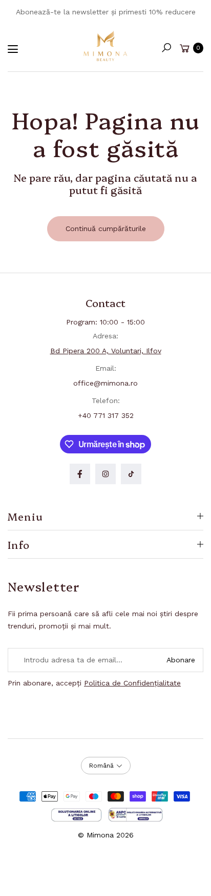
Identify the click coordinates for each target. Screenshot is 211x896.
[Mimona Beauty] (105, 46)
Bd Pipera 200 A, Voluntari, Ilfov (105, 351)
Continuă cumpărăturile (106, 228)
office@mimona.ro (105, 383)
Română (101, 765)
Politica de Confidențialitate (132, 683)
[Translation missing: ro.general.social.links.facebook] (80, 474)
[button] (166, 47)
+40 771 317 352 (106, 415)
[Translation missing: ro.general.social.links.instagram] (105, 474)
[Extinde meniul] (13, 49)
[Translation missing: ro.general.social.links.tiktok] (131, 474)
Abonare (180, 660)
